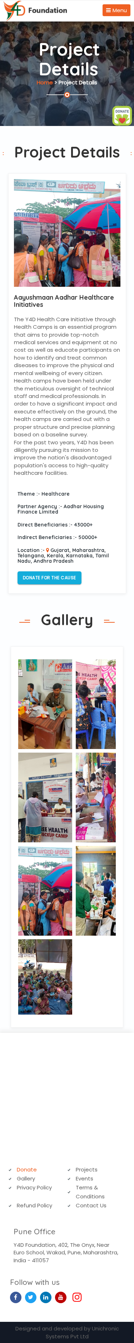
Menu (120, 10)
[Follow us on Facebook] (15, 1297)
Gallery (26, 1178)
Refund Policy (34, 1205)
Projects (87, 1169)
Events (84, 1178)
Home (45, 82)
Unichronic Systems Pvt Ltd (82, 1332)
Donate (27, 1169)
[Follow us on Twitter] (30, 1297)
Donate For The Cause (49, 578)
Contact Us (91, 1205)
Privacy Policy (34, 1187)
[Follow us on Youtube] (60, 1297)
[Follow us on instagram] (75, 1299)
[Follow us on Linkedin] (45, 1297)
